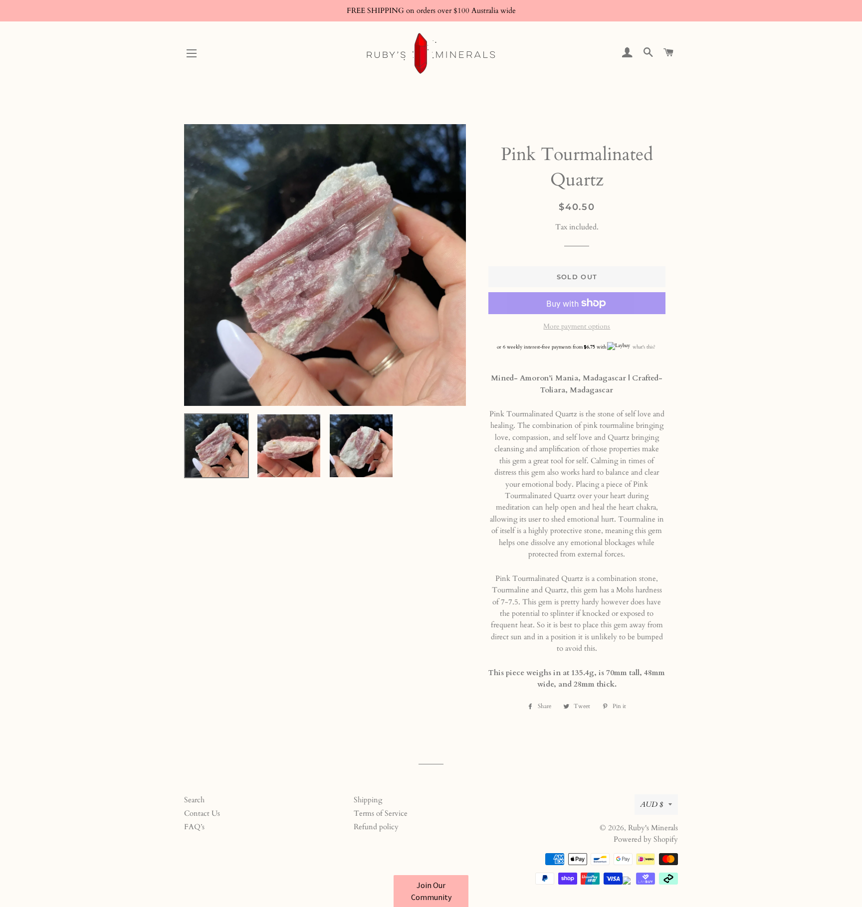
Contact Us (202, 813)
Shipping (368, 800)
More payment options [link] (576, 326)
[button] (431, 891)
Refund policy (376, 827)
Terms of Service (381, 813)
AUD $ (651, 804)
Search (194, 800)
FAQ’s (194, 827)
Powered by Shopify (646, 839)
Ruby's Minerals (653, 828)
